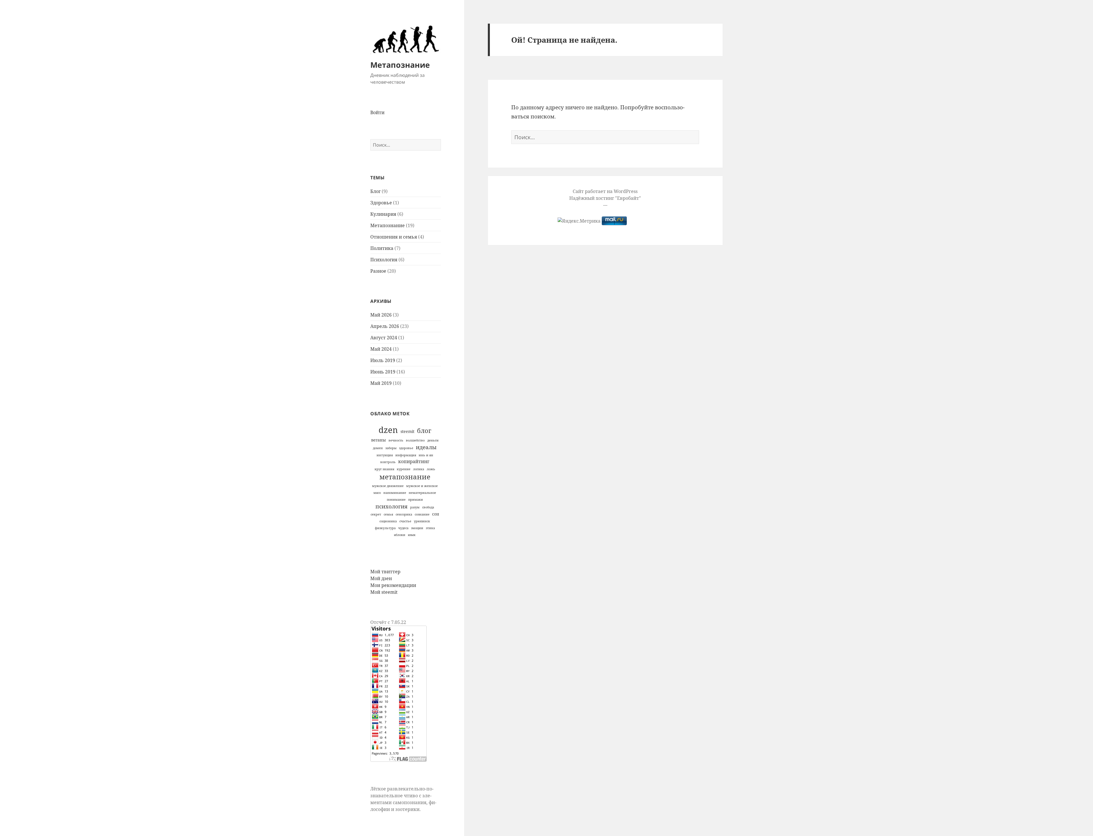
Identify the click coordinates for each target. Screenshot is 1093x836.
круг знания (384, 469)
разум (415, 507)
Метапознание (400, 64)
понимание (396, 500)
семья (388, 514)
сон (435, 514)
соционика (388, 521)
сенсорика (404, 514)
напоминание (394, 493)
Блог (375, 191)
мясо (377, 493)
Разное (378, 271)
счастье (405, 521)
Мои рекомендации (393, 585)
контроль (388, 462)
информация (405, 455)
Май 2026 (381, 315)
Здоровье (381, 203)
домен (378, 448)
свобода (428, 507)
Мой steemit (384, 592)
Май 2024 (381, 349)
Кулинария (383, 214)
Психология (383, 259)
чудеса (403, 528)
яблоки (399, 535)
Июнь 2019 (382, 372)
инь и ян (426, 455)
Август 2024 (383, 337)
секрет (376, 514)
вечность (396, 440)
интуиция (385, 455)
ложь (431, 469)
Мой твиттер (385, 571)
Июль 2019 (382, 360)
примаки (415, 500)
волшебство (415, 440)
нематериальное (422, 493)
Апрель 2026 (384, 326)
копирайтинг (413, 461)
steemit (407, 431)
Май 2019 (381, 383)
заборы (390, 448)
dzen (388, 430)
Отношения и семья (393, 237)
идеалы (426, 447)
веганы (378, 440)
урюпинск (422, 521)
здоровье (406, 448)
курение (403, 469)
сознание (422, 514)
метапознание (404, 476)
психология (391, 506)
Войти (377, 112)
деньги (433, 440)
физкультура (385, 528)
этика (430, 528)
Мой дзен (381, 578)
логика (418, 469)
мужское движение (388, 486)
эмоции (417, 528)
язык (412, 535)
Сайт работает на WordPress (605, 191)
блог (424, 430)
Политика (381, 248)
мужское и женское (422, 486)
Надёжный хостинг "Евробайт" (605, 198)
